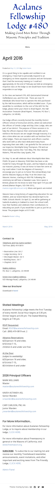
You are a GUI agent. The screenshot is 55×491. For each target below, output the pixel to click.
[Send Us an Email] (31, 487)
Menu (27, 47)
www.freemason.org (12, 444)
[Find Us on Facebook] (35, 487)
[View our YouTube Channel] (42, 487)
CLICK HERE (14, 432)
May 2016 (48, 226)
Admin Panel (9, 469)
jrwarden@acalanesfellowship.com (19, 411)
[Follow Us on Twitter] (38, 487)
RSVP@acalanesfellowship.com (23, 328)
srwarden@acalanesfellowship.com (19, 398)
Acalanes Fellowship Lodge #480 (27, 16)
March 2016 (7, 226)
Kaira (26, 487)
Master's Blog (15, 216)
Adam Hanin (26, 68)
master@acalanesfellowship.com (18, 386)
